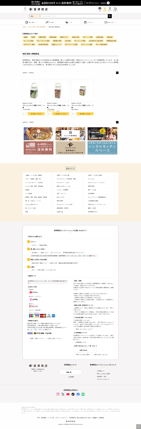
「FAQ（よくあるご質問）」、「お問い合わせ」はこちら (91, 354)
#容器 (33, 37)
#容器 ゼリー (64, 37)
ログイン (34, 245)
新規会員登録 (43, 245)
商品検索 (43, 418)
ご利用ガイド (101, 371)
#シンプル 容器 (28, 41)
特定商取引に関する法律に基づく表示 (80, 418)
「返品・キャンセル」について (84, 329)
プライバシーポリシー (103, 379)
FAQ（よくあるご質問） (104, 374)
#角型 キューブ (56, 44)
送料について (44, 252)
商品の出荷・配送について (39, 263)
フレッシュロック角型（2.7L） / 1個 (34, 106)
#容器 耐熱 (53, 37)
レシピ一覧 (51, 418)
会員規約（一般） (102, 376)
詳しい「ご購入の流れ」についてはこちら (44, 270)
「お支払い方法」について (53, 338)
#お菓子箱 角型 (43, 44)
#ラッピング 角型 (80, 41)
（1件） (58, 111)
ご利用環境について (80, 342)
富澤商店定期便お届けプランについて (74, 252)
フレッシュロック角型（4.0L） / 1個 (58, 106)
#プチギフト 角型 (29, 44)
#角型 (25, 37)
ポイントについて (56, 252)
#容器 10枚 (75, 37)
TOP (38, 418)
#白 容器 (68, 41)
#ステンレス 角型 (86, 44)
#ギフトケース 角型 (71, 44)
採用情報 (101, 418)
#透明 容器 (42, 37)
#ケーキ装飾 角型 (101, 44)
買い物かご (35, 252)
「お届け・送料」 (82, 256)
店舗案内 (94, 418)
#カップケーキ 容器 (43, 41)
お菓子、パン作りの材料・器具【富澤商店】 (34, 27)
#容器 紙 (109, 37)
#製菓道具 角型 (111, 41)
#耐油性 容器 (57, 41)
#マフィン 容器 (87, 37)
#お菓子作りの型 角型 (96, 41)
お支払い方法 (53, 263)
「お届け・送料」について (36, 338)
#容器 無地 (99, 37)
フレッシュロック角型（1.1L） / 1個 (82, 106)
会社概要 (71, 377)
